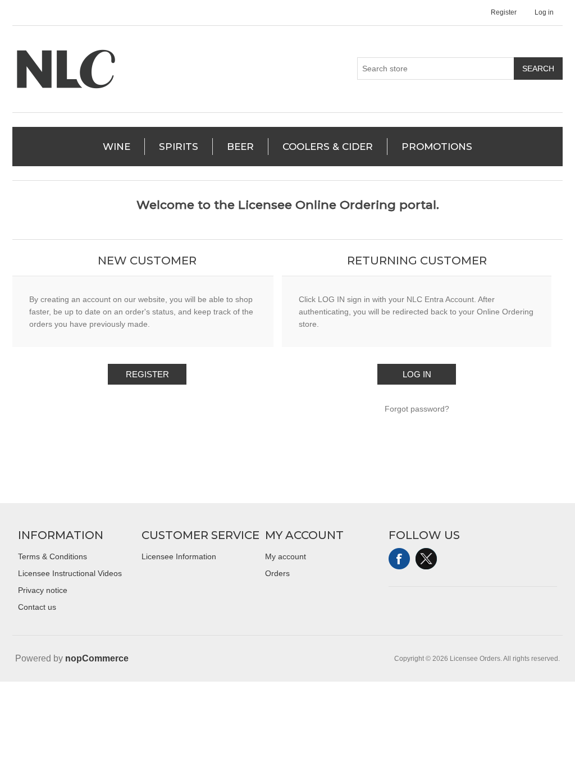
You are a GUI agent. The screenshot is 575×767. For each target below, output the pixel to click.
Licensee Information (179, 556)
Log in (544, 12)
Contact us (37, 606)
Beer (240, 146)
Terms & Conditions (52, 556)
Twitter (426, 558)
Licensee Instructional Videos (70, 573)
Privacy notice (42, 590)
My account (285, 556)
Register (504, 12)
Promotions (436, 146)
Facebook (399, 558)
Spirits (178, 146)
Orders (277, 573)
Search (538, 68)
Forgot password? (417, 408)
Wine (116, 146)
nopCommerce (97, 658)
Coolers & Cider (327, 146)
